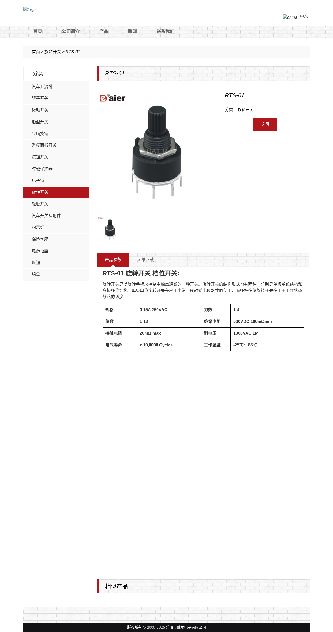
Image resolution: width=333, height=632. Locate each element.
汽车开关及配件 (46, 215)
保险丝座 (40, 239)
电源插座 (40, 251)
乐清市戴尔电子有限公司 (186, 627)
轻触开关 (40, 204)
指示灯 (38, 227)
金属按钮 (40, 133)
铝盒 (36, 274)
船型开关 (40, 122)
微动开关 (40, 110)
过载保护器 (42, 169)
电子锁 (38, 180)
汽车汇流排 (42, 86)
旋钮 (36, 262)
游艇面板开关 (44, 145)
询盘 (265, 124)
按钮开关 (40, 157)
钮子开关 (40, 98)
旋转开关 (40, 192)
